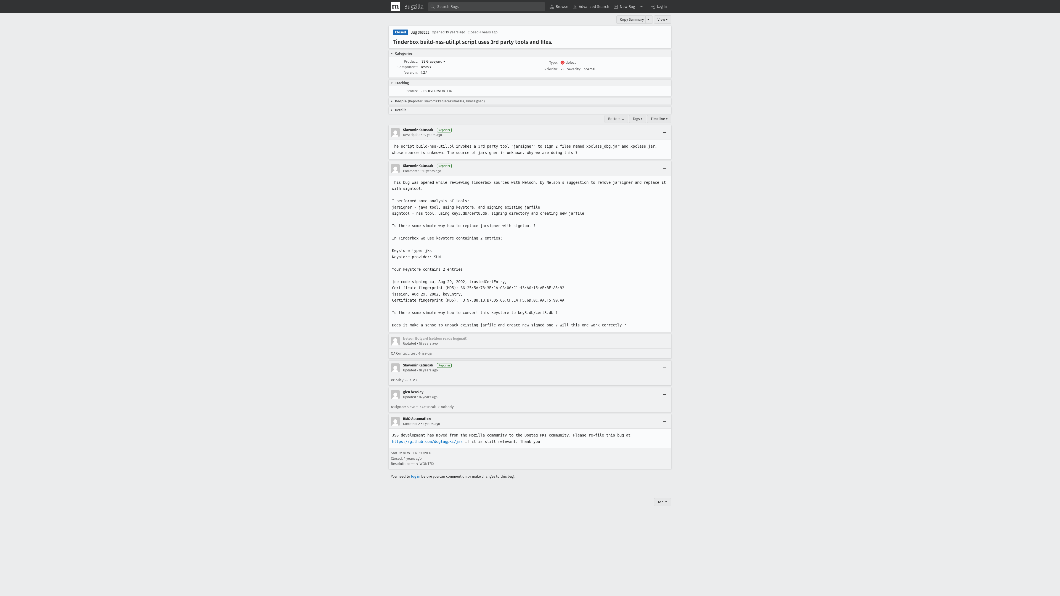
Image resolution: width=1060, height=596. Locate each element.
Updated (409, 343)
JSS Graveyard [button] (432, 61)
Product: (411, 61)
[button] (658, 6)
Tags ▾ (638, 119)
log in (415, 476)
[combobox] (486, 6)
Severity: (574, 69)
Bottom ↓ (616, 119)
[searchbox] (486, 6)
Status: (412, 91)
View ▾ (663, 19)
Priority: (551, 69)
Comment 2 (411, 424)
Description (411, 135)
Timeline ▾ (659, 119)
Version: (411, 72)
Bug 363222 (420, 32)
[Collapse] (664, 132)
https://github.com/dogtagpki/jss (427, 441)
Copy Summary (632, 19)
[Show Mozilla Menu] (395, 6)
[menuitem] (559, 6)
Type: (553, 62)
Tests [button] (425, 67)
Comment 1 (411, 171)
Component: (408, 67)
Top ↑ (663, 502)
